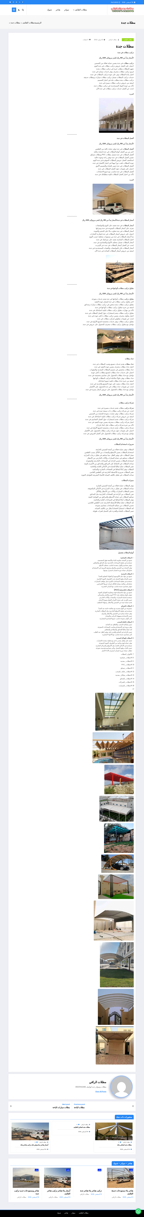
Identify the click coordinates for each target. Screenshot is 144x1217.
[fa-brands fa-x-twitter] (19, 2)
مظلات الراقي (113, 40)
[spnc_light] (19, 9)
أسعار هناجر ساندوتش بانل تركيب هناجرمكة (34, 1145)
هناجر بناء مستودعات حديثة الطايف (122, 1192)
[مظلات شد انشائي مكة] (114, 1131)
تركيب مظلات (128, 63)
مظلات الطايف (81, 9)
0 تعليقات (85, 40)
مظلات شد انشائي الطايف (81, 1127)
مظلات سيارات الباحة (61, 1107)
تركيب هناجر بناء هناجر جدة (91, 1190)
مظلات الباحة (79, 1107)
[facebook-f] (23, 2)
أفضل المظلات (128, 149)
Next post (66, 1104)
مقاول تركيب (129, 299)
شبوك (49, 9)
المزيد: (131, 94)
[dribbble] (16, 2)
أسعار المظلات (128, 225)
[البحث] (23, 9)
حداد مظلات (129, 364)
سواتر (66, 9)
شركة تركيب (129, 408)
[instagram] (13, 2)
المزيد (131, 180)
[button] (138, 1211)
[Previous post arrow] (133, 1106)
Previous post (79, 1104)
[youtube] (10, 2)
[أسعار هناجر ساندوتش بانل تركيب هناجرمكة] (30, 1131)
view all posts (100, 1091)
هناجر (58, 9)
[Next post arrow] (10, 1106)
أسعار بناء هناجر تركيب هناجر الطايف (58, 1192)
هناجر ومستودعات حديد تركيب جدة (26, 1192)
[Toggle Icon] (14, 10)
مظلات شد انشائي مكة (124, 1145)
